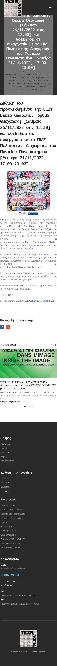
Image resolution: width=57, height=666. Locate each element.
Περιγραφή (5, 444)
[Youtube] (8, 581)
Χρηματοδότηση (7, 461)
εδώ (31, 248)
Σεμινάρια (5, 483)
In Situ (4, 491)
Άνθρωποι (5, 452)
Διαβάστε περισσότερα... (12, 402)
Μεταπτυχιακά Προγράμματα (13, 514)
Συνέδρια (4, 522)
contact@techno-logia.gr (13, 568)
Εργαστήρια (5, 487)
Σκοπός (4, 448)
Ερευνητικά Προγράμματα (12, 518)
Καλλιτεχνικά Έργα (9, 531)
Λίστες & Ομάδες (8, 506)
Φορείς (4, 457)
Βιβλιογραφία (6, 527)
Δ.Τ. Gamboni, (32, 300)
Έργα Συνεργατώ (8, 535)
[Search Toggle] (42, 7)
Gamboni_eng (47, 300)
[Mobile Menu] (50, 7)
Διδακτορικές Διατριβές (10, 543)
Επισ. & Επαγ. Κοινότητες (12, 510)
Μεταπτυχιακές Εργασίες (11, 548)
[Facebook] (3, 581)
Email (8, 327)
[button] (51, 344)
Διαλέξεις (4, 479)
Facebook (2, 327)
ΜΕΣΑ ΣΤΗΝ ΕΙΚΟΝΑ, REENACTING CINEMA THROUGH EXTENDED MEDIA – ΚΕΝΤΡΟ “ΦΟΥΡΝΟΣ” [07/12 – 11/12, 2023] (28, 385)
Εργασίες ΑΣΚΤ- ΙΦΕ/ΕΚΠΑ (13, 539)
